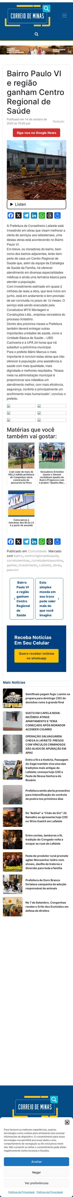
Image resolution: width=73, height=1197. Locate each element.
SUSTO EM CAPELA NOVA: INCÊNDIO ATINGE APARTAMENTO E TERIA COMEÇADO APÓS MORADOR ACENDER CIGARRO (45, 721)
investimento (27, 565)
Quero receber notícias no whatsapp (36, 656)
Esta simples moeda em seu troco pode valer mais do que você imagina (48, 598)
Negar (36, 1172)
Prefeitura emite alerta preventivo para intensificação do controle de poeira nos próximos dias (48, 794)
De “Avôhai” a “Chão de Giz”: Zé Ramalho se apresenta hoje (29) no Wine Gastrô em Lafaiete (47, 817)
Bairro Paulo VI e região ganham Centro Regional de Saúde (23, 598)
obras (57, 565)
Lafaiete (45, 565)
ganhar (12, 565)
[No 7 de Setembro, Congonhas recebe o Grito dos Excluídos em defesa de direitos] (12, 906)
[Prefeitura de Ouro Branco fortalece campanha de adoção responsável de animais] (12, 884)
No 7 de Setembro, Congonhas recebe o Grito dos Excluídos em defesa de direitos (47, 906)
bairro (18, 556)
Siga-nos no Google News (36, 133)
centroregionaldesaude (42, 556)
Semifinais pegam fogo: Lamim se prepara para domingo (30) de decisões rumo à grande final (48, 698)
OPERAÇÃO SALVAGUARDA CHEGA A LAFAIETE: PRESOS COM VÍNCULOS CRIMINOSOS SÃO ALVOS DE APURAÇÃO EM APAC (46, 744)
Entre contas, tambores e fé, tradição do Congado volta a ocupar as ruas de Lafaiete (44, 839)
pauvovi (12, 570)
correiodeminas (18, 560)
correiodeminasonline (47, 560)
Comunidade (37, 551)
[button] (67, 1122)
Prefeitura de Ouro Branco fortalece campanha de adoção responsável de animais (46, 884)
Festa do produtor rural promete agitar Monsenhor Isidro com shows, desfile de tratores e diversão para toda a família (47, 862)
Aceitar (36, 1162)
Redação (58, 121)
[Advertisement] (36, 955)
